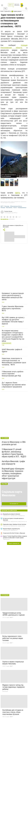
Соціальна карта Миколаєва (12, 493)
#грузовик (6, 206)
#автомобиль (9, 207)
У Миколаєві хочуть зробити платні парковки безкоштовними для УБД (12, 374)
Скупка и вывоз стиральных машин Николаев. (13, 663)
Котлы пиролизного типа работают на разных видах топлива (12, 638)
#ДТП (2, 206)
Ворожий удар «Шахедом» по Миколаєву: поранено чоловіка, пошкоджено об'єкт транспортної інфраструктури (13, 473)
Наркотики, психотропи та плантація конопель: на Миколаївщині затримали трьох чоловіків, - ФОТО (14, 361)
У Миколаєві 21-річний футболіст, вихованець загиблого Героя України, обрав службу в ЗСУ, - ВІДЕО (14, 453)
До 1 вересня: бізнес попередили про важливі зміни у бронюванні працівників (14, 385)
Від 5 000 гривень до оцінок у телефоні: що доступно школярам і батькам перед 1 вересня (13, 320)
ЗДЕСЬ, (17, 193)
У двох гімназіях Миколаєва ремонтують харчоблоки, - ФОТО (12, 308)
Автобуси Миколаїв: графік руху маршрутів (13, 462)
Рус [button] (5, 8)
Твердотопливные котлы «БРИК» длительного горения (13, 614)
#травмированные (22, 207)
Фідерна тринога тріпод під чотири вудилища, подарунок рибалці (13, 687)
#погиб (15, 207)
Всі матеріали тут (14, 503)
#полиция (3, 207)
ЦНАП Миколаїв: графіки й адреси (12, 350)
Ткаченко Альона (8, 211)
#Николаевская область (16, 206)
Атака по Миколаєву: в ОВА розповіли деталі (14, 443)
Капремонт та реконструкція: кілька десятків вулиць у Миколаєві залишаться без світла (13, 296)
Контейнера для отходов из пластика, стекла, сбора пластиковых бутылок (12, 712)
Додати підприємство (14, 543)
